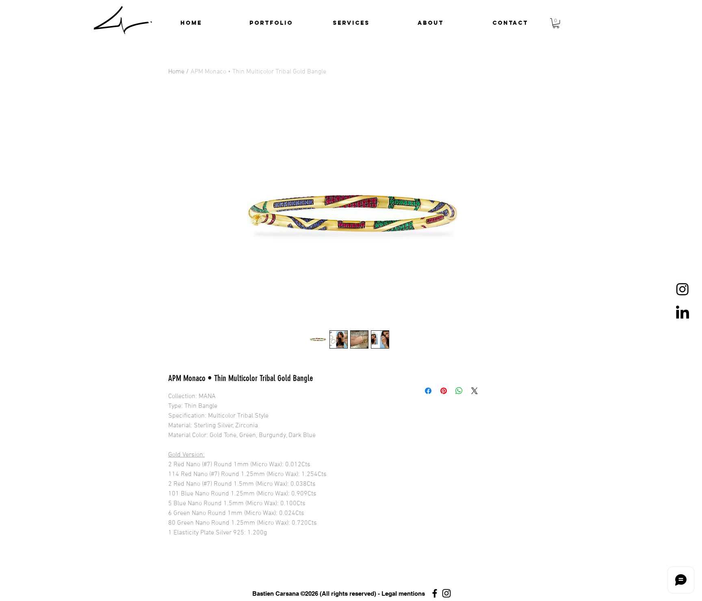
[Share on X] (474, 391)
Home (176, 72)
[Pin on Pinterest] (443, 391)
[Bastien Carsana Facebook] (434, 593)
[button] (271, 23)
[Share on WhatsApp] (459, 391)
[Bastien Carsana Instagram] (446, 593)
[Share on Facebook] (428, 391)
